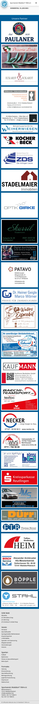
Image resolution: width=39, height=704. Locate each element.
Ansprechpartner (6, 636)
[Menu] (36, 3)
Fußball (3, 655)
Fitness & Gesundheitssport (9, 659)
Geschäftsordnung (7, 673)
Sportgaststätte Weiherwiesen (10, 634)
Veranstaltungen (6, 645)
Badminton (4, 657)
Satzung (3, 669)
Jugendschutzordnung (8, 678)
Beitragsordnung (6, 675)
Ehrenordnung (5, 671)
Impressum (4, 680)
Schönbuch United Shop (10, 622)
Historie (3, 647)
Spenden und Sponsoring (9, 640)
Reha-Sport (4, 661)
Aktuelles (4, 615)
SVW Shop (6, 620)
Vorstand (4, 629)
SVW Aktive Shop (8, 617)
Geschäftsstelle (6, 632)
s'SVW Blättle (5, 638)
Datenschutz (5, 682)
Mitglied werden (6, 643)
